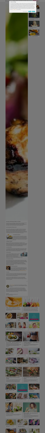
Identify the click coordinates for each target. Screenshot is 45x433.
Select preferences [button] (25, 11)
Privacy (13, 9)
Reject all (30, 11)
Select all (34, 11)
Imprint (15, 9)
